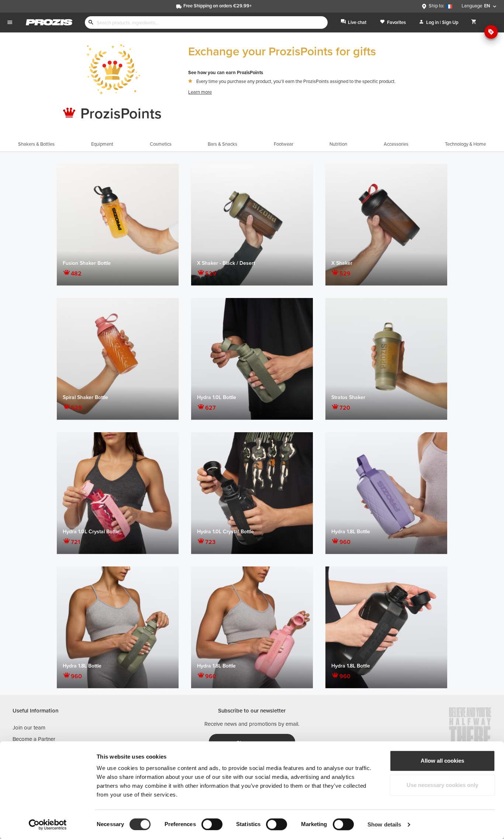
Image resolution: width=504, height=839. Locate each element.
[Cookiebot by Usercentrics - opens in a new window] (47, 824)
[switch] (211, 824)
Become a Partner (34, 739)
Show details (384, 824)
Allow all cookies (442, 760)
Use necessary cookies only (442, 785)
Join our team (29, 727)
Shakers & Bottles (36, 144)
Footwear (283, 144)
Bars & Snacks (222, 144)
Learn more (200, 92)
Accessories (396, 144)
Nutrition (338, 144)
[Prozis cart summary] (474, 22)
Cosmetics (161, 144)
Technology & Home (465, 144)
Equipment (102, 144)
